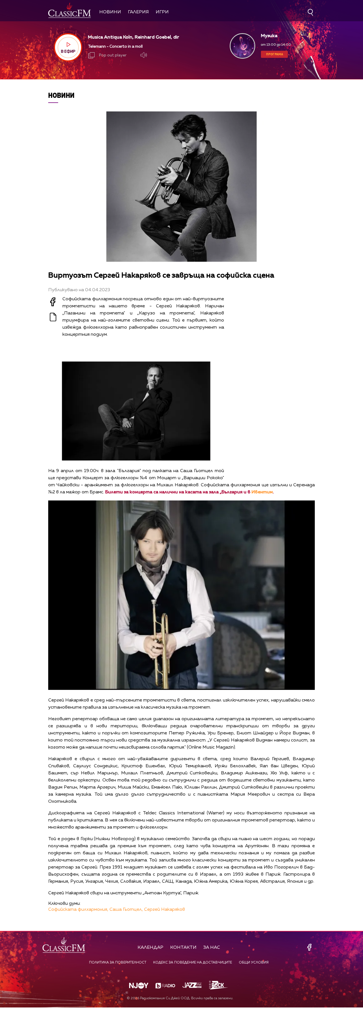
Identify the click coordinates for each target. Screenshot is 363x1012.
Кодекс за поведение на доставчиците (192, 962)
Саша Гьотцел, (126, 909)
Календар (150, 947)
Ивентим (262, 492)
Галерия (138, 12)
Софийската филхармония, (78, 909)
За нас (211, 947)
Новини (110, 12)
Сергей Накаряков (164, 909)
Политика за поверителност (117, 962)
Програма (274, 54)
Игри (162, 12)
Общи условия (254, 962)
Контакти (183, 947)
